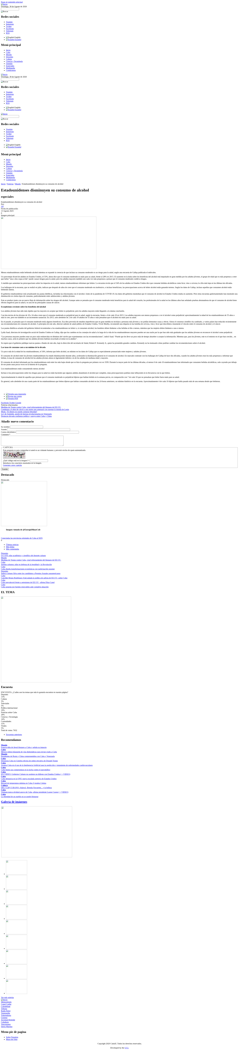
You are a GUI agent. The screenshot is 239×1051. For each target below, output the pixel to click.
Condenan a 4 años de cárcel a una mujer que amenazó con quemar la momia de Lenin (35, 409)
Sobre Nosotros (12, 1037)
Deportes (9, 57)
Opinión (9, 64)
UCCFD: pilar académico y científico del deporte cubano (23, 555)
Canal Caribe (6, 1004)
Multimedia (10, 68)
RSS (8, 33)
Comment (5, 435)
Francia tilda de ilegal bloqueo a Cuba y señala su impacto (24, 747)
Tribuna (4, 1009)
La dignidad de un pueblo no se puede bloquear (19, 797)
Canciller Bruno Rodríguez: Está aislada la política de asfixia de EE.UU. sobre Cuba (34, 578)
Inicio (8, 50)
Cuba (8, 52)
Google (18, 403)
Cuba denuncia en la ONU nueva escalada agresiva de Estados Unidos (29, 779)
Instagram (10, 24)
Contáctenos (11, 70)
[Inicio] (4, 4)
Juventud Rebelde (8, 1020)
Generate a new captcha (12, 465)
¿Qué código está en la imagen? (16, 460)
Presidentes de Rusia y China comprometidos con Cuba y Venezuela (28, 756)
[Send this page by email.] (14, 396)
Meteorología (6, 1002)
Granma (4, 1018)
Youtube (9, 22)
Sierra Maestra (6, 1027)
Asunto (4, 429)
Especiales (10, 66)
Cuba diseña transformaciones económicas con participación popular (28, 569)
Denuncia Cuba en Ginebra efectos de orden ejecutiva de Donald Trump (29, 761)
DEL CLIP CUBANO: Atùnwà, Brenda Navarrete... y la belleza (26, 788)
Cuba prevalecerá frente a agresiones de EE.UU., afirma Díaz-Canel (28, 582)
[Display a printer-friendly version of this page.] (16, 394)
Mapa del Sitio (11, 1039)
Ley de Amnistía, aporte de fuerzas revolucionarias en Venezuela (26, 414)
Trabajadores (6, 1015)
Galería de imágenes (14, 801)
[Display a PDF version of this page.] (12, 398)
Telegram (9, 31)
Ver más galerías (7, 997)
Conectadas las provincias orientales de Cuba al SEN (22, 538)
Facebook (10, 29)
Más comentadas (12, 549)
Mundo (9, 55)
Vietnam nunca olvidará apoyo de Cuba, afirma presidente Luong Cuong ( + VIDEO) (34, 792)
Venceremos (6, 1024)
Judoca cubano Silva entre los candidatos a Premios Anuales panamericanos (30, 573)
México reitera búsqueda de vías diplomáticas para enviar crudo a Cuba (29, 752)
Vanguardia (5, 1013)
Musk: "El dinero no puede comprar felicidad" (19, 412)
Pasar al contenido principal (12, 2)
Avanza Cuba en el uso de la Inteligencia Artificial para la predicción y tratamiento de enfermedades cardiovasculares (47, 765)
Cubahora (5, 1022)
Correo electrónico (8, 432)
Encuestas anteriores (14, 734)
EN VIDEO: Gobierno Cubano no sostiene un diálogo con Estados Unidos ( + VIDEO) (35, 774)
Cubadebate (5, 1006)
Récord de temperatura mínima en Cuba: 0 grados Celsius (23, 783)
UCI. (127, 1048)
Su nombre (5, 427)
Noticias (10, 184)
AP (2, 206)
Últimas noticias (12, 545)
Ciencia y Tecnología (14, 61)
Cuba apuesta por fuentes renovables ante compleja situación (25, 587)
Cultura (9, 59)
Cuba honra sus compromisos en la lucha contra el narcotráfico (25, 770)
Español (17, 40)
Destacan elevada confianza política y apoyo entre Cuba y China (26, 416)
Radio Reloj (5, 1011)
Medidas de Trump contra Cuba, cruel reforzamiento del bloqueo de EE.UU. (31, 407)
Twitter (9, 26)
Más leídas (10, 547)
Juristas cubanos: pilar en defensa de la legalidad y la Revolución (26, 564)
